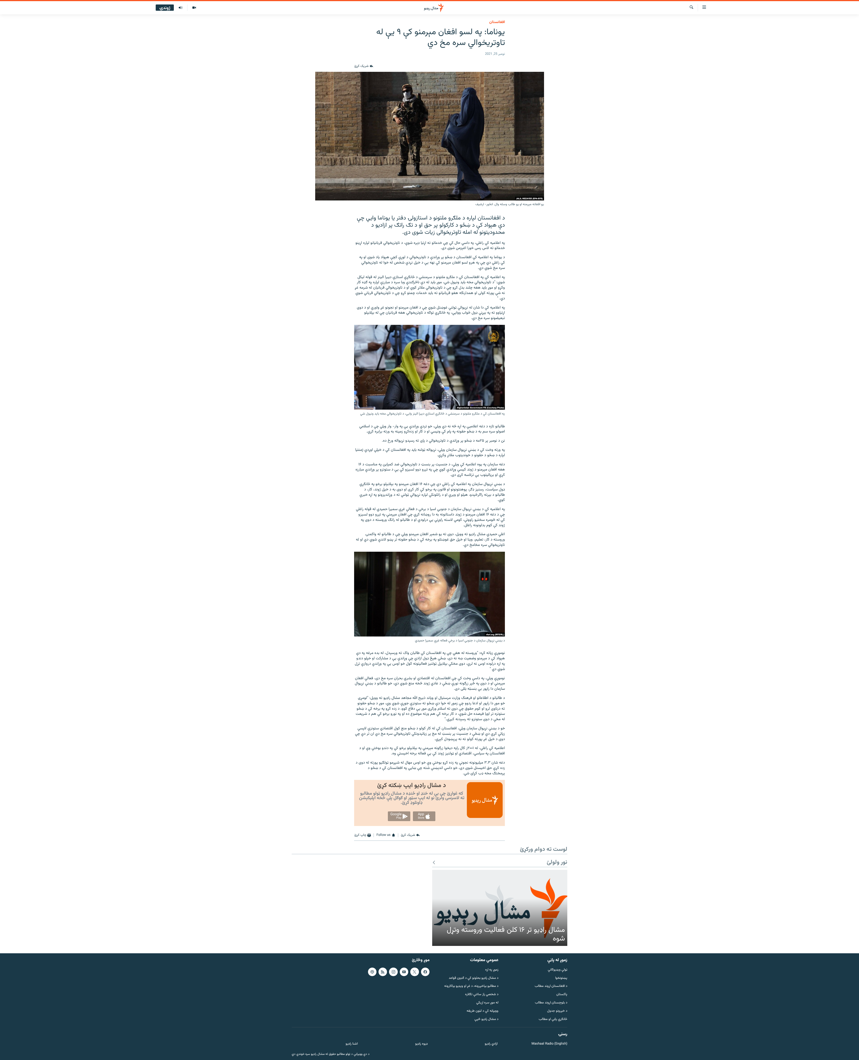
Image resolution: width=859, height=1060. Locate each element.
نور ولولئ (557, 862)
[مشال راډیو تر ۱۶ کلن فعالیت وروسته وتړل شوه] (499, 908)
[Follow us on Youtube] (404, 971)
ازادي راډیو (491, 1044)
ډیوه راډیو (421, 1044)
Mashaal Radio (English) (549, 1044)
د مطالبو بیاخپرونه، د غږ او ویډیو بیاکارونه (471, 986)
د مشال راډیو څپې (486, 1019)
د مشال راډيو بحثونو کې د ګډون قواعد (473, 978)
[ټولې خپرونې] (180, 7)
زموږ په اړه (491, 969)
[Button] (363, 66)
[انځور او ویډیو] (194, 7)
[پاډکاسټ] (372, 971)
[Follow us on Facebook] (425, 971)
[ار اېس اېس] (382, 971)
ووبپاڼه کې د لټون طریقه (482, 1011)
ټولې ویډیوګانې (557, 969)
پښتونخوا (561, 978)
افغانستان (497, 22)
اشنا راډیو (352, 1044)
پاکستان (561, 994)
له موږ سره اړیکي (487, 1002)
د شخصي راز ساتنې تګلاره (481, 994)
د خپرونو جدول (557, 1011)
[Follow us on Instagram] (393, 971)
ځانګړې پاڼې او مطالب (553, 1019)
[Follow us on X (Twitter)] (414, 971)
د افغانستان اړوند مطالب (551, 986)
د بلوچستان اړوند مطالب (551, 1002)
